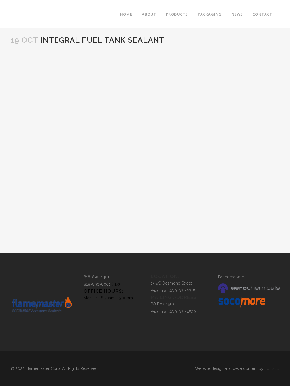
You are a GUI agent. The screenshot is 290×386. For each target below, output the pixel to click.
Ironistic (272, 368)
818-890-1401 (96, 277)
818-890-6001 (97, 284)
